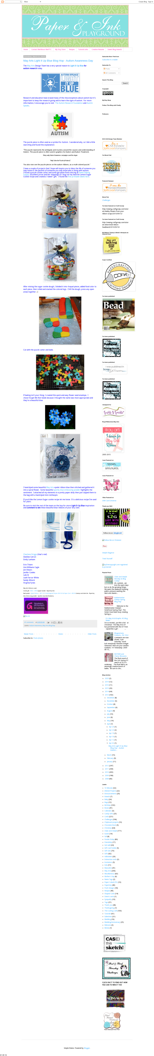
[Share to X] (57, 622)
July (108, 714)
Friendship (108, 842)
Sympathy (108, 899)
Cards (106, 817)
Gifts (106, 854)
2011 (107, 769)
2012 (107, 766)
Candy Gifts (108, 814)
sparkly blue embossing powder (67, 490)
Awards (107, 796)
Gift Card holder (110, 848)
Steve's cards (109, 896)
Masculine (108, 868)
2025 (107, 678)
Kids (106, 865)
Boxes (106, 808)
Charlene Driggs (30, 554)
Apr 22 (112, 730)
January (110, 762)
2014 (107, 691)
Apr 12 (112, 740)
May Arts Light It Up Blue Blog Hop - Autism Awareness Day (58, 60)
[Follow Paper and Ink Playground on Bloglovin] (112, 534)
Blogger (87, 1048)
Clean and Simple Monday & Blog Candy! (120, 579)
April (109, 724)
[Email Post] (48, 622)
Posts (107, 69)
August (110, 711)
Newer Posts (28, 634)
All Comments (110, 73)
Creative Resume (98, 49)
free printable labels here (78, 177)
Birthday (107, 805)
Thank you (108, 905)
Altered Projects (110, 791)
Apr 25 (112, 727)
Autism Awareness (35, 625)
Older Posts (92, 634)
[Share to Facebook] (59, 622)
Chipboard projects (111, 822)
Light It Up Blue (76, 66)
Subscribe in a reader (110, 60)
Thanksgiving (109, 908)
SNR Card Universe (109, 501)
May (109, 721)
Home (25, 49)
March (109, 755)
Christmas (108, 828)
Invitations (108, 862)
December (111, 698)
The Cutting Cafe (110, 911)
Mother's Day (109, 876)
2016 (107, 685)
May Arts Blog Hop (49, 625)
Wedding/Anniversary (112, 922)
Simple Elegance (108, 553)
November (111, 701)
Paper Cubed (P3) (111, 882)
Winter (106, 928)
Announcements (110, 794)
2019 (107, 682)
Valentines (108, 916)
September (111, 707)
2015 (107, 688)
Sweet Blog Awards (115, 49)
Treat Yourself (107, 559)
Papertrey (108, 885)
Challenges (106, 200)
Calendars (108, 811)
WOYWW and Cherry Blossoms (120, 655)
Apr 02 (112, 743)
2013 (107, 695)
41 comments (29, 622)
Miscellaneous (109, 874)
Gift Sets (107, 851)
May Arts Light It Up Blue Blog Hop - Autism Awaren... (118, 748)
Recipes (72, 49)
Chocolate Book (110, 825)
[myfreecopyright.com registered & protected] (115, 567)
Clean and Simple (110, 831)
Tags (106, 902)
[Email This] (52, 622)
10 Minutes (108, 788)
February (110, 758)
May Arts (31, 66)
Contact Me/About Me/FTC (41, 49)
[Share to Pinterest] (61, 622)
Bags (106, 802)
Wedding (107, 919)
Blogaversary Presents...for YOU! (121, 634)
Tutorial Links (83, 49)
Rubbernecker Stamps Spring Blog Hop (119, 600)
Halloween (108, 856)
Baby (106, 799)
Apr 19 (112, 733)
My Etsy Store (60, 49)
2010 (107, 772)
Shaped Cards (109, 894)
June (109, 717)
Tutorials (107, 914)
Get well (107, 845)
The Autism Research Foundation (69, 103)
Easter (106, 834)
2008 (107, 779)
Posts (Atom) (38, 638)
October (110, 704)
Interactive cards (110, 859)
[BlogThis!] (54, 622)
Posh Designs (109, 888)
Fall (105, 836)
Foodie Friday (109, 839)
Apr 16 (112, 737)
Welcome (107, 925)
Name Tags (108, 879)
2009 (107, 775)
